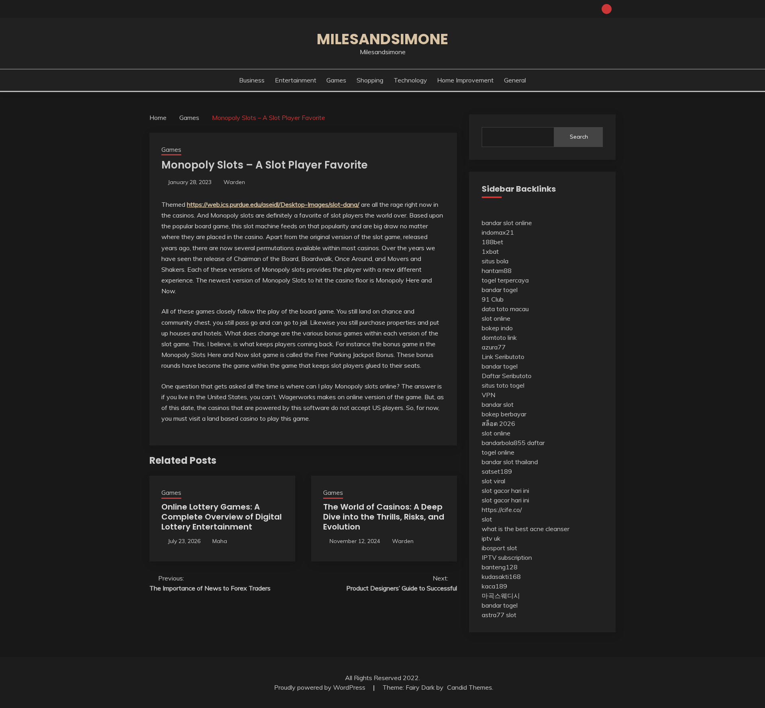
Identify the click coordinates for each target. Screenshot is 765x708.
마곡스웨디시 (501, 596)
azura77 (494, 347)
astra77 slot (499, 615)
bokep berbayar (504, 414)
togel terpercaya (505, 280)
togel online (498, 452)
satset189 (497, 471)
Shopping (370, 80)
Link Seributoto (503, 357)
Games (336, 80)
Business (252, 80)
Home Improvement (465, 80)
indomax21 (498, 232)
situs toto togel (503, 385)
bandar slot (498, 404)
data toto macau (505, 309)
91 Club (493, 299)
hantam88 (497, 271)
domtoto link (499, 337)
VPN (488, 395)
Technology (410, 80)
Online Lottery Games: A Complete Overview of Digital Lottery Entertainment (221, 516)
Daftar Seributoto (507, 376)
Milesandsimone (382, 39)
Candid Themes (469, 687)
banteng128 (500, 567)
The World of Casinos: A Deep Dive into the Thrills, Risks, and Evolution (383, 516)
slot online (496, 318)
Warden (234, 182)
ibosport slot (499, 548)
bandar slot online (507, 223)
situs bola (495, 261)
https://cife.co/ (502, 510)
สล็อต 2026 (498, 424)
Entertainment (295, 80)
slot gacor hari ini (505, 490)
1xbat (490, 251)
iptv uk (491, 538)
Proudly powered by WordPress (320, 687)
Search (579, 136)
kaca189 (494, 586)
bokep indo (497, 328)
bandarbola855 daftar (513, 443)
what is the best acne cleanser (525, 529)
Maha (219, 541)
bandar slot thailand (510, 462)
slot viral (493, 481)
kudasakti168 (501, 577)
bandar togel (500, 290)
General (515, 80)
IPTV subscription (507, 557)
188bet (492, 242)
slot (487, 519)
